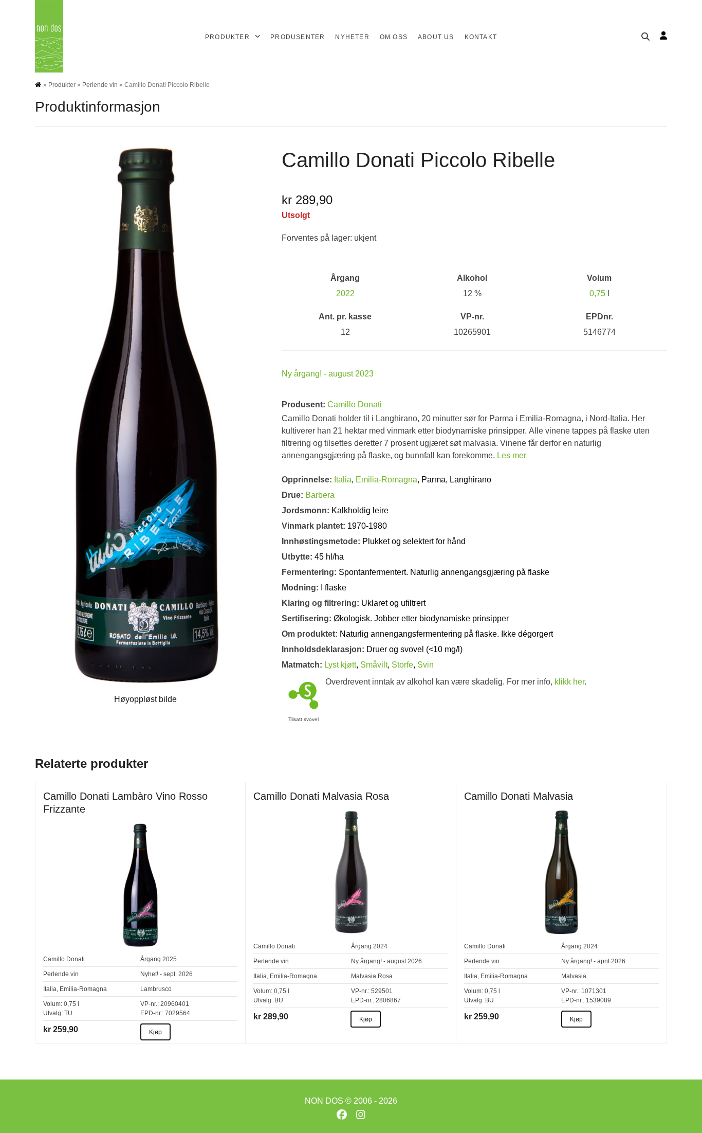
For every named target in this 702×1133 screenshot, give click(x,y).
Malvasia (573, 976)
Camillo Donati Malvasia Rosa (321, 796)
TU (68, 1013)
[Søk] (645, 36)
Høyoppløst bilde (145, 699)
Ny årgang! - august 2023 (328, 373)
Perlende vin (100, 84)
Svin (425, 664)
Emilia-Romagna (386, 479)
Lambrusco (156, 989)
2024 (380, 946)
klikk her (569, 681)
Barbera (320, 495)
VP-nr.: (149, 1004)
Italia (343, 479)
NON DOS (324, 1100)
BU (278, 1000)
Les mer (511, 455)
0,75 (597, 293)
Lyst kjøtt (340, 664)
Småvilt (373, 664)
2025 (169, 959)
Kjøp (155, 1032)
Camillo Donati (354, 404)
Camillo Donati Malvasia (518, 796)
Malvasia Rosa (372, 976)
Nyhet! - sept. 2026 (166, 974)
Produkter (62, 84)
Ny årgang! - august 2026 (386, 961)
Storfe (402, 664)
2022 (345, 293)
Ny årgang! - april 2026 (593, 961)
